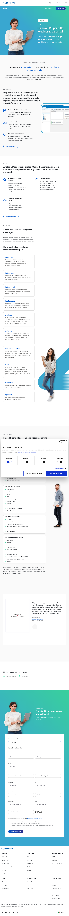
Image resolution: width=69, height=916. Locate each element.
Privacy (29, 856)
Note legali (29, 860)
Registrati (54, 885)
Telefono (10, 801)
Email (36, 801)
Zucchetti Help (55, 895)
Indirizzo (10, 782)
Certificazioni (30, 867)
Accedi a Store (58, 3)
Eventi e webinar (6, 860)
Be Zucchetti (5, 863)
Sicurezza (54, 860)
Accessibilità (5, 888)
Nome (9, 754)
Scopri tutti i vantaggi (11, 216)
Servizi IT (29, 882)
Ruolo (10, 773)
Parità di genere (6, 882)
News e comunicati (7, 867)
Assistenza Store (56, 888)
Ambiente (4, 885)
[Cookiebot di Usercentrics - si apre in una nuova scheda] (59, 441)
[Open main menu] (66, 3)
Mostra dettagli (59, 468)
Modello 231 (30, 863)
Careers (4, 873)
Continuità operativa (57, 863)
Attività (37, 773)
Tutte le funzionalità (10, 146)
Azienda (10, 763)
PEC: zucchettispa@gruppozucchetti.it (54, 904)
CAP (36, 792)
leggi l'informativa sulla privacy (34, 818)
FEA (28, 885)
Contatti (4, 870)
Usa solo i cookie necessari (34, 473)
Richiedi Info (61, 8)
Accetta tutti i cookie (56, 473)
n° (35, 782)
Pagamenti (54, 892)
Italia (62, 912)
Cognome (37, 754)
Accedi (53, 882)
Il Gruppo (4, 856)
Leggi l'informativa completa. (27, 452)
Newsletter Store (56, 898)
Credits (29, 870)
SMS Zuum (30, 888)
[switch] (26, 462)
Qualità (53, 856)
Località (10, 792)
